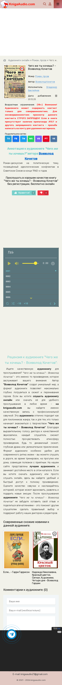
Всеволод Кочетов (45, 81)
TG (8, 138)
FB (15, 138)
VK (53, 138)
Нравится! (26, 192)
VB (38, 138)
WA (31, 138)
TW (23, 138)
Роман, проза (42, 76)
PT (46, 138)
